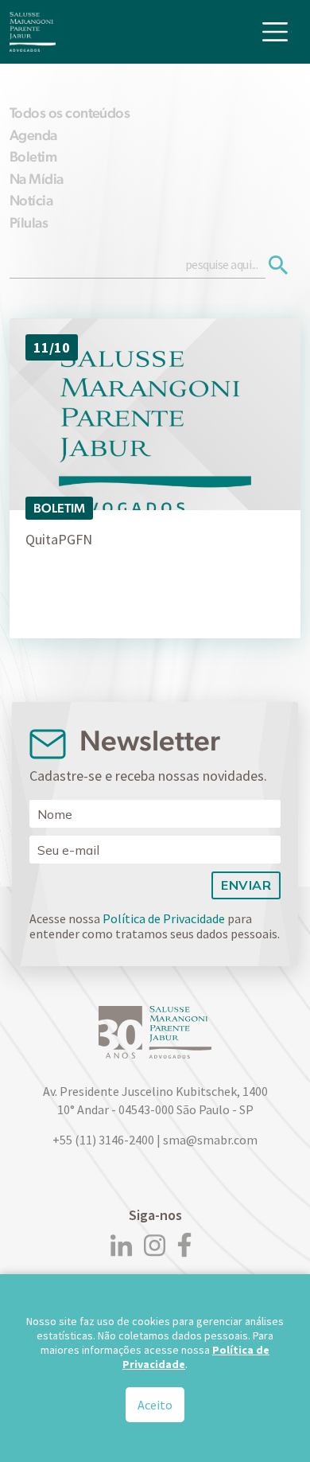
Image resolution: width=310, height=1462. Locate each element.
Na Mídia (37, 178)
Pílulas (29, 222)
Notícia (31, 200)
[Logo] (33, 32)
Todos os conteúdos (70, 112)
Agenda (33, 135)
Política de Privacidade (164, 918)
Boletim (33, 156)
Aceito (155, 1405)
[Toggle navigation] (275, 32)
